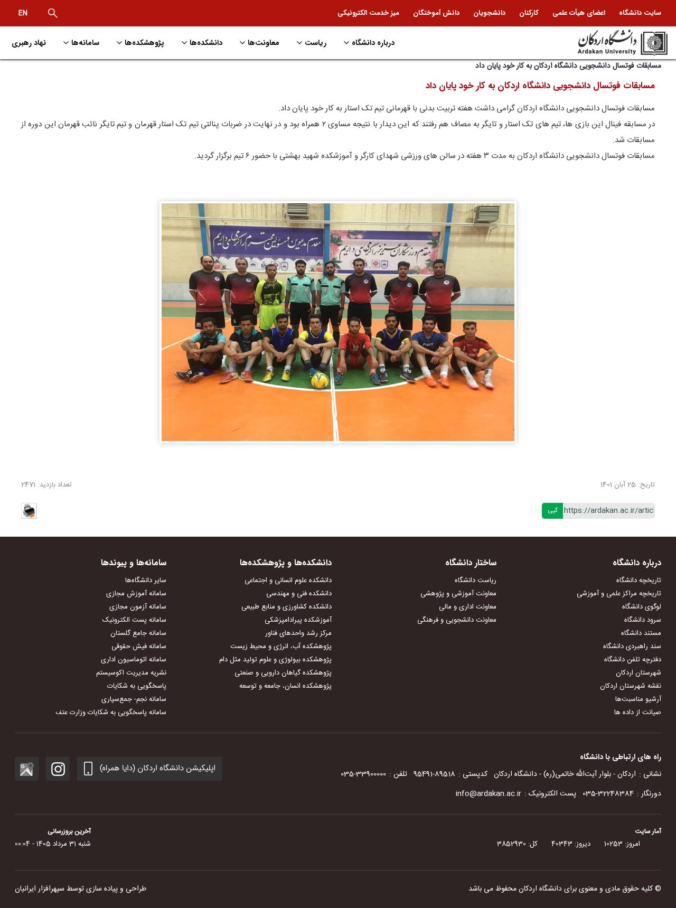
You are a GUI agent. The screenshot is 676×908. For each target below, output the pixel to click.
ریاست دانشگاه (475, 580)
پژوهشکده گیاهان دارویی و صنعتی (283, 673)
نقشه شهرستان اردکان (630, 686)
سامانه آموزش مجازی (136, 594)
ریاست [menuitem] (315, 43)
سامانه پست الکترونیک (134, 620)
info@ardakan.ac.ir (488, 794)
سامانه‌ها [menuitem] (85, 43)
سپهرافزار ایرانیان (39, 889)
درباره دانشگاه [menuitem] (373, 43)
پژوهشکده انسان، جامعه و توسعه (285, 686)
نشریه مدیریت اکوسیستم (131, 673)
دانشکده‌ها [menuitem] (206, 43)
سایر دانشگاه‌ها (145, 580)
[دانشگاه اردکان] (590, 43)
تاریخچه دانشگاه (638, 580)
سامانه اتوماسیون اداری (133, 660)
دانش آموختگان (436, 12)
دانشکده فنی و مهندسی (299, 594)
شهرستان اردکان (638, 673)
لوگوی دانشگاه (641, 607)
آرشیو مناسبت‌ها (638, 699)
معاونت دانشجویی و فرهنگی (456, 620)
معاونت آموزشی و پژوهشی (458, 594)
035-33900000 (363, 774)
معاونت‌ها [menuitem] (263, 43)
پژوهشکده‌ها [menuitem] (144, 43)
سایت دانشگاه (640, 12)
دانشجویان (489, 12)
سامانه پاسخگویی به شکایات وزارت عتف (110, 712)
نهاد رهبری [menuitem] (29, 43)
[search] (52, 13)
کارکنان (529, 12)
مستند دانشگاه (641, 633)
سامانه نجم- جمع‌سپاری (133, 699)
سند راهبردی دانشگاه (632, 646)
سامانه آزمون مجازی (137, 607)
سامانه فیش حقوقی (138, 646)
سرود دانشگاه (642, 620)
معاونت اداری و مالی (467, 607)
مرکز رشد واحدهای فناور (298, 633)
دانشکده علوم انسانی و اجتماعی (288, 580)
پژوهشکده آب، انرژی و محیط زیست (281, 646)
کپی (553, 510)
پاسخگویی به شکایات (136, 686)
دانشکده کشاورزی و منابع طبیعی (286, 607)
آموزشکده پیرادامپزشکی (298, 620)
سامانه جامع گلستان (138, 633)
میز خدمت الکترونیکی (368, 12)
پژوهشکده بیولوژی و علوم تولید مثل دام (275, 660)
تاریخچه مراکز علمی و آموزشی (619, 594)
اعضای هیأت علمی (578, 12)
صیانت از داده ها (637, 712)
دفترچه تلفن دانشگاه (632, 660)
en (22, 13)
